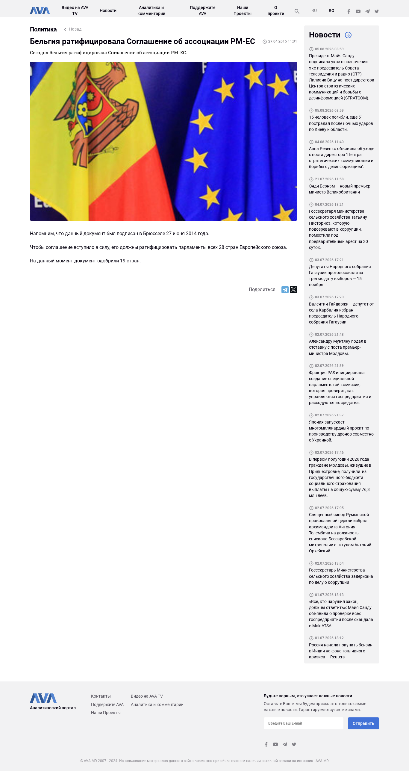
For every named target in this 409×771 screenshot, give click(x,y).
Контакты (101, 696)
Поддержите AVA (107, 704)
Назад (75, 29)
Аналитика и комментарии (157, 704)
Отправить (363, 723)
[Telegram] (285, 289)
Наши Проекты (106, 712)
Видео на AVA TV (147, 696)
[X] (293, 289)
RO (331, 10)
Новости (108, 10)
